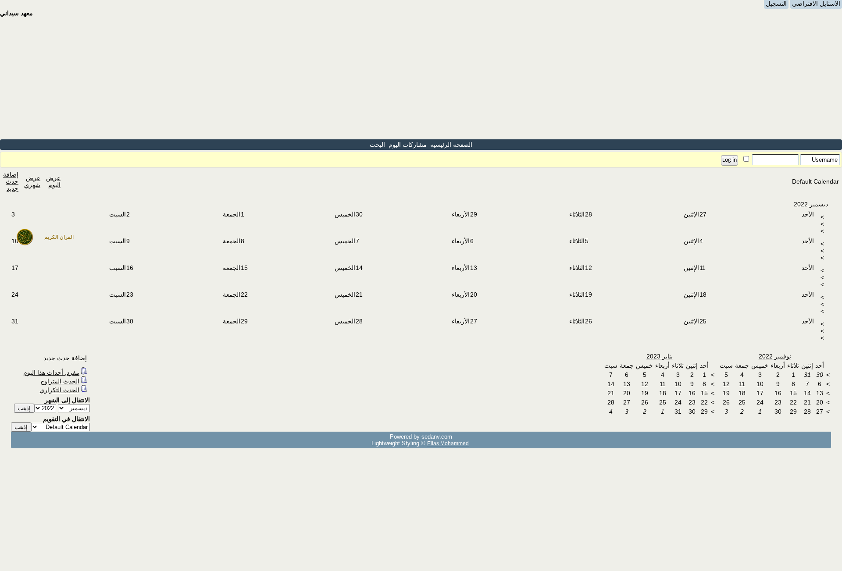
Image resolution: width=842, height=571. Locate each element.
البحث (377, 144)
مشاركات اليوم (408, 144)
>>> (822, 223)
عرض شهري (32, 181)
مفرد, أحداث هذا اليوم (51, 372)
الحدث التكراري (59, 390)
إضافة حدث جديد (10, 181)
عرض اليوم (53, 181)
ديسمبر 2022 (811, 204)
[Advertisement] (421, 78)
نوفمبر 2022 (775, 356)
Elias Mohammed (448, 443)
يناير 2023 (659, 356)
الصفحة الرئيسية (451, 144)
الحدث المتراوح (59, 381)
